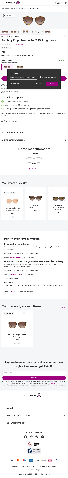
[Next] (65, 158)
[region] (34, 79)
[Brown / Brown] (20, 67)
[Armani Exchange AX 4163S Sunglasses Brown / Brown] (10, 217)
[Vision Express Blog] (42, 436)
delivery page (15, 257)
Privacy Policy (51, 383)
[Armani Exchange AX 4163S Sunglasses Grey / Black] (14, 217)
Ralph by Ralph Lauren (18, 8)
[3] (34, 168)
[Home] (12, 2)
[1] (29, 168)
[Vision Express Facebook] (25, 436)
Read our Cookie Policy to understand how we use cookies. (33, 78)
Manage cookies (15, 83)
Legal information (17, 466)
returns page (14, 292)
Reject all (38, 83)
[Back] (2, 158)
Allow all (51, 83)
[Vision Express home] (34, 395)
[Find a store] (58, 3)
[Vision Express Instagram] (36, 436)
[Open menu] (2, 3)
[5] (38, 168)
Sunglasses (6, 8)
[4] (36, 168)
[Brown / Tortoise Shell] (7, 67)
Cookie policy (42, 466)
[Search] (55, 3)
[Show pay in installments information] (32, 55)
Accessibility (52, 466)
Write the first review (17, 44)
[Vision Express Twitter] (31, 436)
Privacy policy (30, 466)
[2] (32, 168)
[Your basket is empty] (65, 3)
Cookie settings (34, 470)
